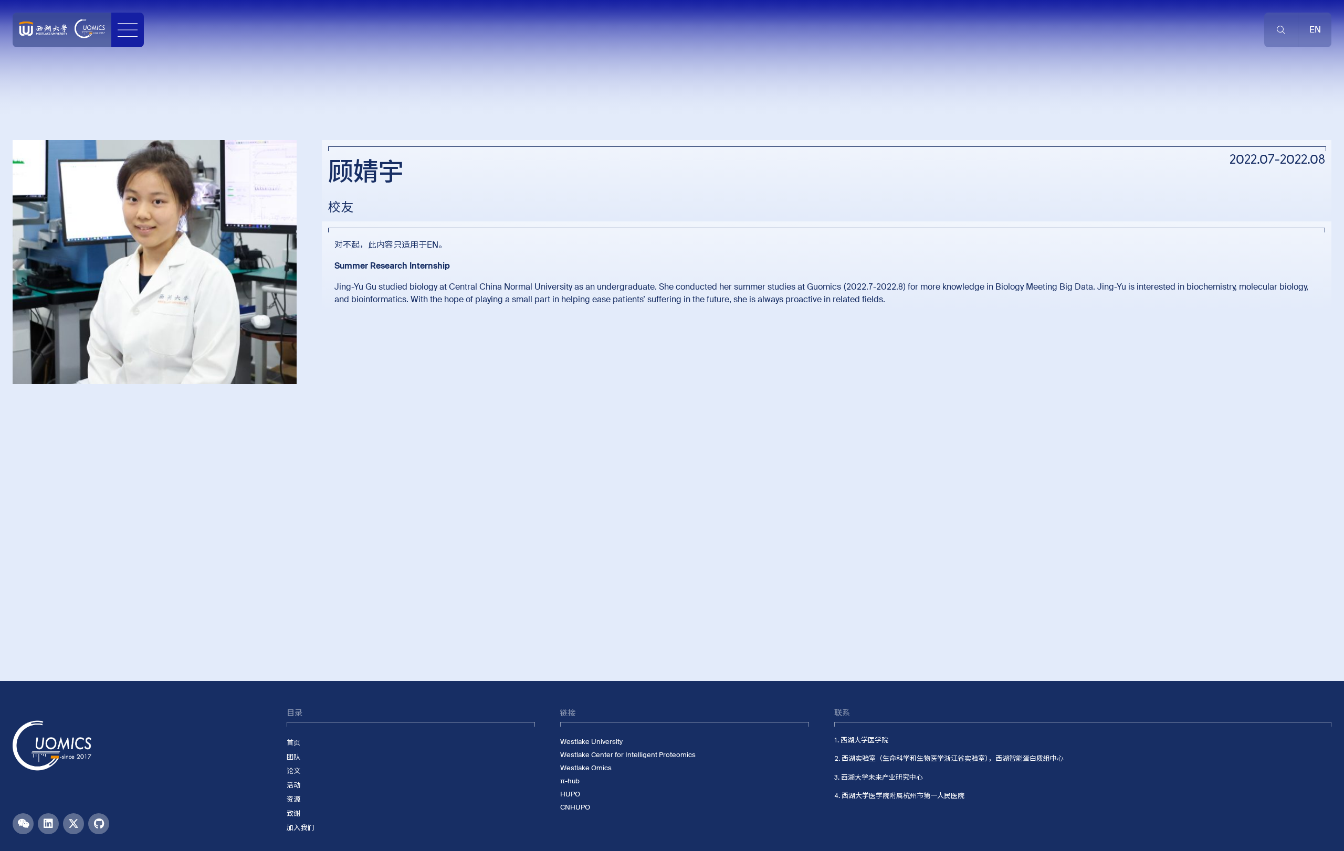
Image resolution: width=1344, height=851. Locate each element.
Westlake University (591, 741)
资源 (293, 799)
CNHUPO (575, 807)
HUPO (570, 794)
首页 (293, 742)
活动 (293, 785)
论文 (293, 771)
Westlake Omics (586, 767)
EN (432, 244)
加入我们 (300, 827)
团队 (293, 756)
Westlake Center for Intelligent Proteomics (628, 754)
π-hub (570, 780)
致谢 (293, 813)
